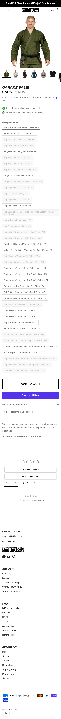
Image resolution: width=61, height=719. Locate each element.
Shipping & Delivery (11, 591)
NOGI (5, 617)
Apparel (5, 621)
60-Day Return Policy (12, 587)
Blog (4, 652)
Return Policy (8, 665)
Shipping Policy (9, 669)
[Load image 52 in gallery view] (30, 40)
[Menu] (3, 10)
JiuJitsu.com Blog (10, 582)
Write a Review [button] (32, 469)
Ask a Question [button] (31, 476)
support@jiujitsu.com (12, 536)
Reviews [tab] (9, 483)
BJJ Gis (6, 612)
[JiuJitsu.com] (30, 10)
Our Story (6, 573)
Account (6, 660)
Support (6, 578)
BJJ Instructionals (10, 608)
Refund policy (8, 635)
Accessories (8, 626)
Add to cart (30, 383)
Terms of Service (10, 630)
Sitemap (6, 678)
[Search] (9, 10)
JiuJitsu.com (13, 709)
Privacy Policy (9, 674)
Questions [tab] (27, 483)
